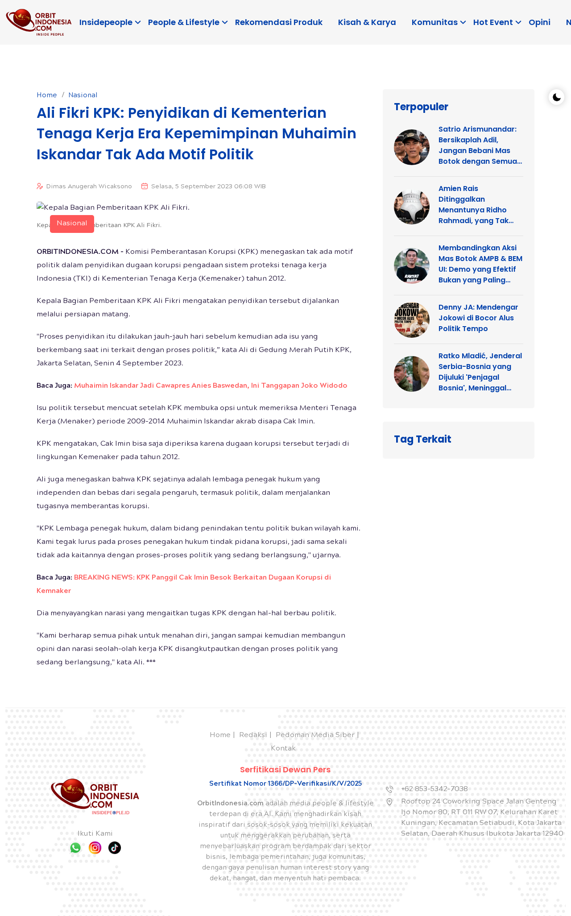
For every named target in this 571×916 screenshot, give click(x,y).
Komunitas (435, 22)
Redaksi (253, 735)
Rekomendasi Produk (279, 22)
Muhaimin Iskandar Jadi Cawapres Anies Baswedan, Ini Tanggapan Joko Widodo (211, 386)
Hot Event (493, 22)
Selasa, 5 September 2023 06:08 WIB (208, 187)
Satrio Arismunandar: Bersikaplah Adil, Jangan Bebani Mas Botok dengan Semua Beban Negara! (478, 145)
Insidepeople (105, 22)
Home (47, 95)
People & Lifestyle (183, 22)
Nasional (83, 95)
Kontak (283, 749)
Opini (539, 22)
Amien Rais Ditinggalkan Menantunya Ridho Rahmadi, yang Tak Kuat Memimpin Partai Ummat (479, 204)
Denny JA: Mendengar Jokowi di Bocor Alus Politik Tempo (478, 318)
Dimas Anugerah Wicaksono (89, 187)
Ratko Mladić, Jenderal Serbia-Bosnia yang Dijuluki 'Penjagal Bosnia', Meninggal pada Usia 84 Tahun (480, 372)
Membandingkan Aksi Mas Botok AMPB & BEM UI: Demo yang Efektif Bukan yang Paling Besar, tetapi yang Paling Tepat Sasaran (480, 264)
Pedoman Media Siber (315, 735)
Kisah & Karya (367, 22)
